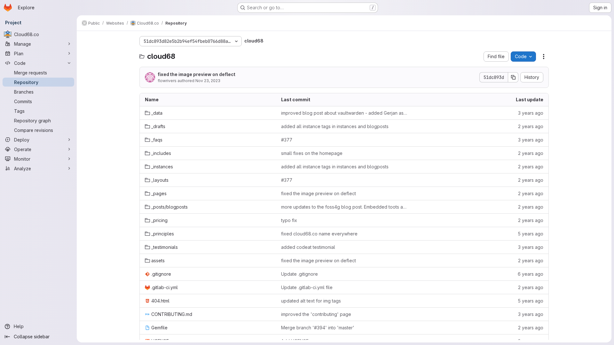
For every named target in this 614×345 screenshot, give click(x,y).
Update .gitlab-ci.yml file (307, 287)
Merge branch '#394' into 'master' (317, 327)
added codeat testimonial (308, 247)
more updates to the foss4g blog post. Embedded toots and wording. (344, 207)
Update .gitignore (299, 274)
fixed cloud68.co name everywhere (319, 233)
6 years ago (530, 274)
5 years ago (530, 233)
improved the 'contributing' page (316, 314)
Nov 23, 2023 (207, 80)
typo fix (289, 220)
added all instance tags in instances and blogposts (335, 126)
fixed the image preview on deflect (196, 74)
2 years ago (530, 126)
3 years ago (530, 113)
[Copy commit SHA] (513, 77)
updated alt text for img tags (311, 300)
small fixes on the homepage (311, 153)
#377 (286, 139)
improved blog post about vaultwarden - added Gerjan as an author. (344, 113)
